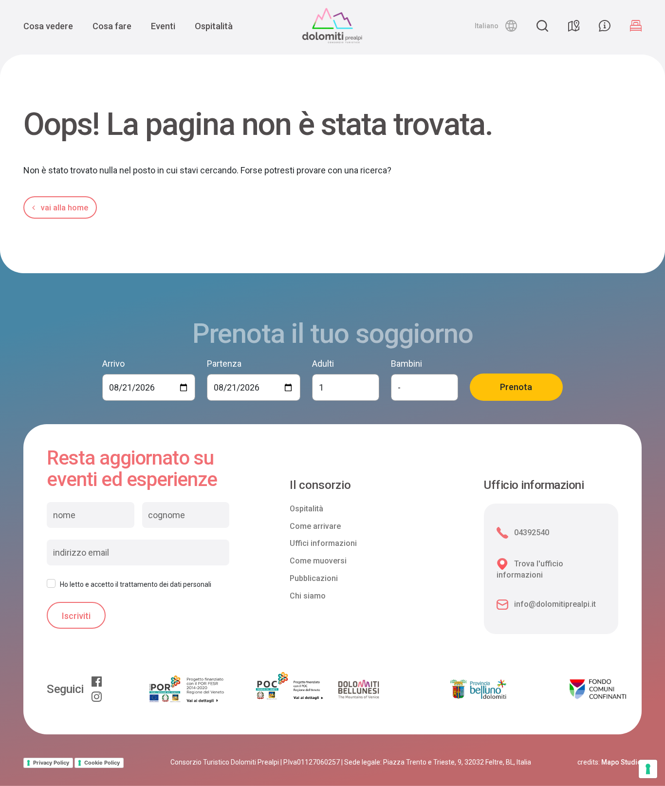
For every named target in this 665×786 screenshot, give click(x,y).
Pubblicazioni (314, 578)
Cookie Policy (102, 762)
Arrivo (113, 363)
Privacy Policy (51, 762)
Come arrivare (315, 526)
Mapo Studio (621, 762)
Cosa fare (111, 26)
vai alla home (63, 207)
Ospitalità (214, 26)
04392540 (531, 532)
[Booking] (636, 26)
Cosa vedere (48, 26)
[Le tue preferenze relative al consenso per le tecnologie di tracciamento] (648, 769)
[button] (496, 26)
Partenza (224, 363)
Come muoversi (318, 560)
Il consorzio (320, 485)
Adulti (323, 363)
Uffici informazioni (323, 543)
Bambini (406, 363)
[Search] (542, 26)
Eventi (163, 26)
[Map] (573, 26)
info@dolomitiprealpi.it (555, 604)
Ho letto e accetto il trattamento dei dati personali (135, 584)
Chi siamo (308, 595)
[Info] (604, 26)
